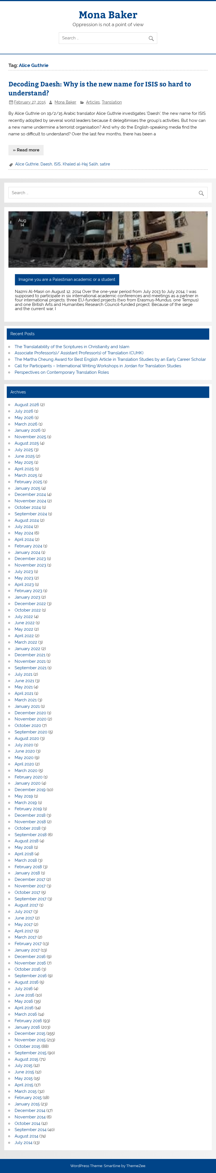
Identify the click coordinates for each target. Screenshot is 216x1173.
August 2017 (26, 905)
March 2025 (26, 475)
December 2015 (30, 1033)
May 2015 (24, 1078)
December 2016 (30, 956)
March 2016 (26, 1014)
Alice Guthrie (27, 164)
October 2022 (28, 610)
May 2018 (24, 847)
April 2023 (24, 584)
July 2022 (24, 616)
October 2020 (28, 725)
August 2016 (27, 982)
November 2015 (30, 1039)
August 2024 (27, 520)
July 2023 (24, 571)
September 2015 (30, 1052)
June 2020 (25, 751)
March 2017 (26, 937)
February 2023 (28, 590)
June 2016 (24, 995)
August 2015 (26, 1059)
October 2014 (27, 1123)
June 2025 (25, 456)
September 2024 (31, 513)
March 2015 (26, 1091)
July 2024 (24, 526)
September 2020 (31, 732)
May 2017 (24, 924)
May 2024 (24, 533)
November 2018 (30, 821)
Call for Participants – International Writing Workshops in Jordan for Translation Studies (98, 365)
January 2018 (27, 873)
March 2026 (26, 424)
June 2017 (24, 918)
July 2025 (24, 449)
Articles (93, 102)
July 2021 (23, 674)
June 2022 (25, 622)
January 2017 (27, 950)
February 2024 (28, 546)
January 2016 (27, 1027)
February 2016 (28, 1020)
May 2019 (24, 796)
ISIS (57, 164)
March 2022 (26, 642)
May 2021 (24, 687)
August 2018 (27, 840)
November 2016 (30, 963)
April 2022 (24, 635)
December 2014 (30, 1110)
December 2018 (30, 815)
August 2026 (27, 404)
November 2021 (30, 661)
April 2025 (24, 468)
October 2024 (28, 507)
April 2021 (24, 693)
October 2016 (27, 969)
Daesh (46, 164)
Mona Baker (108, 14)
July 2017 (23, 911)
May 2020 (24, 757)
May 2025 (24, 462)
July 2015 (23, 1065)
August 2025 (27, 443)
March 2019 (26, 802)
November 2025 (30, 436)
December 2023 (30, 558)
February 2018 (28, 866)
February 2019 (28, 808)
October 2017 (27, 892)
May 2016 (24, 1001)
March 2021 (26, 699)
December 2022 (30, 603)
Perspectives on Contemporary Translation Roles (62, 372)
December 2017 (30, 879)
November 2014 (30, 1117)
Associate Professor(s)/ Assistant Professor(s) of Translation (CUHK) (79, 352)
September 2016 (31, 975)
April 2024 (24, 539)
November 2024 (30, 500)
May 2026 (24, 417)
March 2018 (26, 860)
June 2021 (24, 680)
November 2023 (30, 565)
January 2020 (27, 783)
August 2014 (26, 1136)
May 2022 (24, 629)
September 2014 (30, 1129)
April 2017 (24, 931)
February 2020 (28, 777)
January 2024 (27, 552)
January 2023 (27, 597)
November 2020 (30, 719)
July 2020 (24, 744)
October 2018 (27, 828)
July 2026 (24, 411)
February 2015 (28, 1097)
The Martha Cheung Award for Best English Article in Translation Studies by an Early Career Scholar (110, 359)
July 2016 (24, 988)
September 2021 (30, 667)
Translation (112, 102)
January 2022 (27, 648)
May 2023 (24, 578)
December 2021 (30, 654)
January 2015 (27, 1104)
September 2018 (31, 834)
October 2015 (27, 1046)
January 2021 (27, 706)
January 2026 (27, 430)
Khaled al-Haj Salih (80, 164)
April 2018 (24, 853)
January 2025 (27, 488)
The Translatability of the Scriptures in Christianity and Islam (72, 346)
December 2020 (30, 712)
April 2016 (24, 1007)
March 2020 (26, 770)
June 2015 (24, 1071)
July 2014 (23, 1142)
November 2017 (30, 885)
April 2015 (24, 1084)
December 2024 (30, 494)
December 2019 (30, 789)
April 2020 (24, 764)
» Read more (26, 150)
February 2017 (28, 943)
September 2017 (30, 898)
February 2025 (28, 481)
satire (105, 164)
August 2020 (27, 738)
